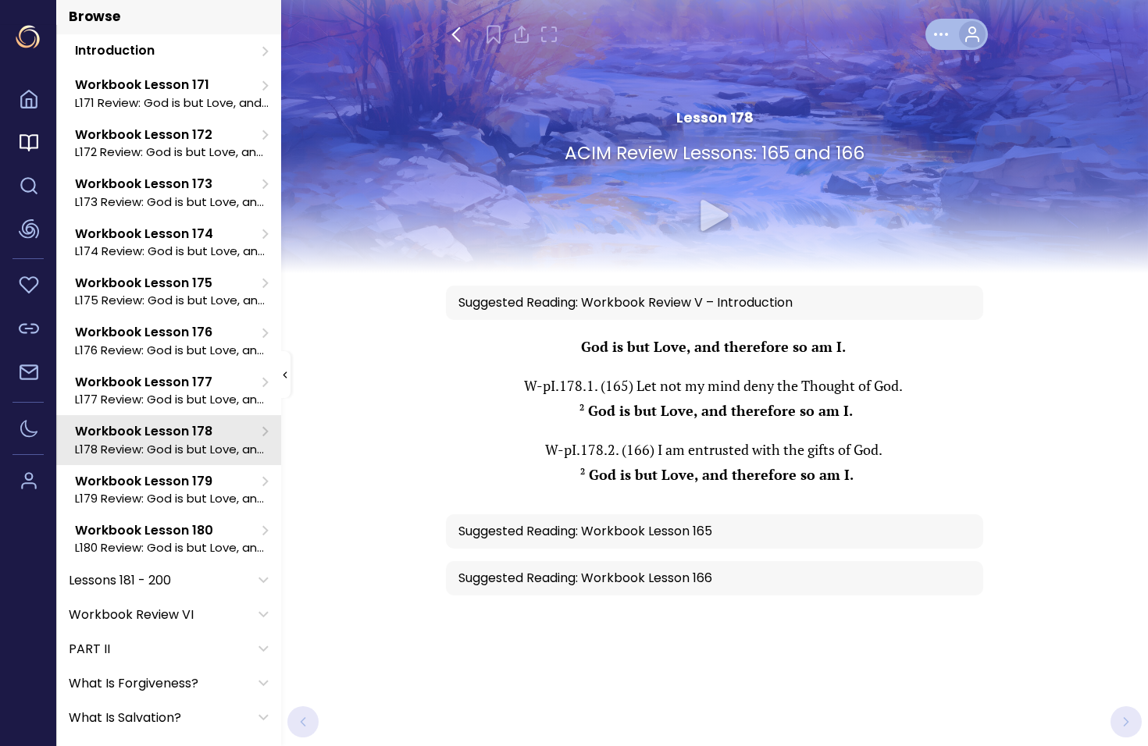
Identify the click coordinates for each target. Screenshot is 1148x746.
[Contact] (28, 374)
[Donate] (28, 287)
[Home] (28, 101)
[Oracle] (28, 231)
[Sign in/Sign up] (28, 483)
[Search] (28, 188)
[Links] (28, 331)
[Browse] (28, 145)
